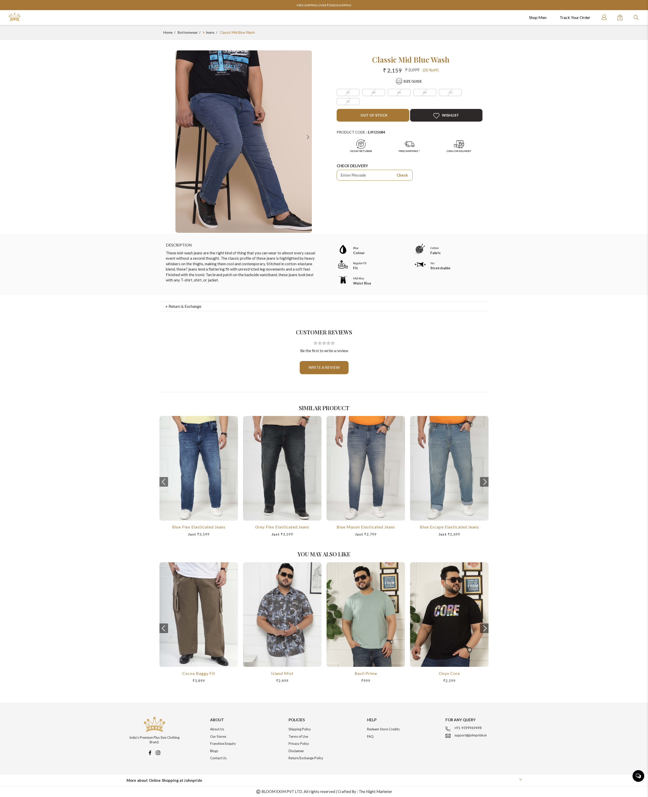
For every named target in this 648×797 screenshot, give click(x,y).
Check (402, 175)
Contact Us (218, 758)
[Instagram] (158, 752)
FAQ (370, 736)
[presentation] (163, 482)
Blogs (214, 751)
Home (168, 32)
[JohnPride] (15, 17)
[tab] (324, 306)
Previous (179, 137)
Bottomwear (188, 32)
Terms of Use (298, 736)
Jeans (210, 32)
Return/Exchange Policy (306, 758)
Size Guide (412, 81)
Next (308, 137)
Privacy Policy (299, 744)
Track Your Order (575, 17)
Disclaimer (296, 751)
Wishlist (450, 115)
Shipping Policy (300, 729)
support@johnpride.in (470, 735)
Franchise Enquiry (223, 744)
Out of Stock (374, 115)
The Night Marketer (375, 791)
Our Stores (218, 736)
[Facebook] (150, 752)
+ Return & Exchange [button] (183, 306)
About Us (217, 729)
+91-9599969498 (468, 728)
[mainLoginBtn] (603, 17)
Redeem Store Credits (383, 729)
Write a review (324, 367)
